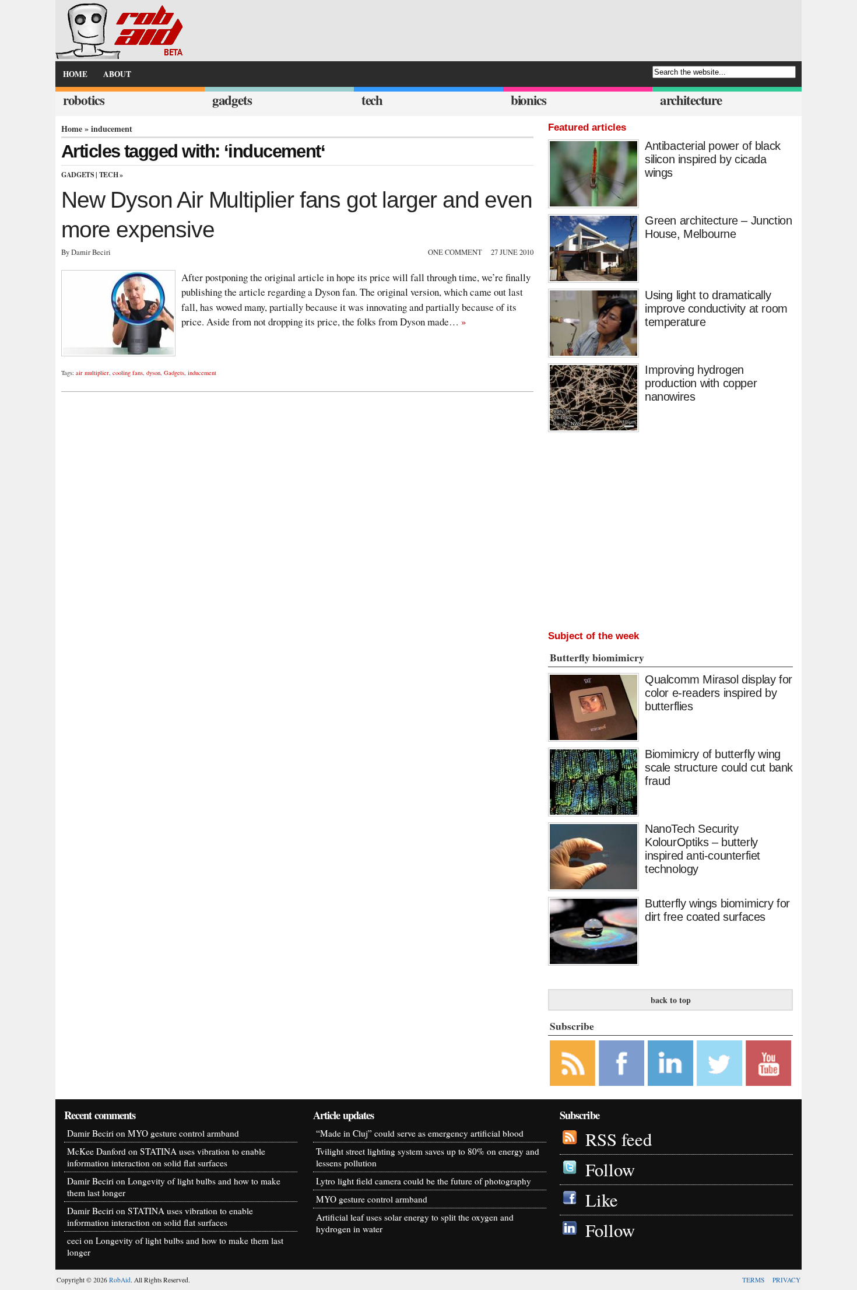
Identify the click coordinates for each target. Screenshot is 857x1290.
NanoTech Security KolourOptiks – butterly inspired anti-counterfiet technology (702, 848)
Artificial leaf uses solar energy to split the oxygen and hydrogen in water (415, 1223)
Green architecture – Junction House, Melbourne (718, 227)
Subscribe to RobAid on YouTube (768, 1063)
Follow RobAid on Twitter (719, 1063)
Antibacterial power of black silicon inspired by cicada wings (713, 159)
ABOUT (117, 74)
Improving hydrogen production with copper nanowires (701, 383)
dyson (153, 373)
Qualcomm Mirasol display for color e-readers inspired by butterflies (718, 693)
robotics (83, 100)
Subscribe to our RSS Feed (572, 1063)
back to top (671, 1000)
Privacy (786, 1279)
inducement (202, 373)
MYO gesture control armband (183, 1133)
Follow (610, 1170)
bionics (528, 100)
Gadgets (77, 175)
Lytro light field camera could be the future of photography (423, 1181)
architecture (691, 100)
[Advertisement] (670, 528)
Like (601, 1200)
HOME (75, 74)
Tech (108, 175)
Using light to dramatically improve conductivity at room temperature (716, 308)
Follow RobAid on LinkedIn (670, 1063)
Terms (753, 1279)
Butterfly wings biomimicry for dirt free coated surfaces (717, 910)
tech (371, 100)
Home (71, 128)
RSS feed (618, 1139)
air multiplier (92, 373)
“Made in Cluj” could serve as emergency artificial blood (420, 1133)
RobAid (120, 1279)
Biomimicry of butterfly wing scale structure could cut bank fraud (719, 767)
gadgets (232, 100)
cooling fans (128, 373)
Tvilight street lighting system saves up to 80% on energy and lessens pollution (427, 1157)
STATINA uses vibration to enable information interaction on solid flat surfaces (166, 1157)
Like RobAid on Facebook (621, 1063)
